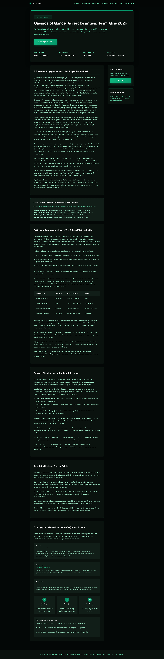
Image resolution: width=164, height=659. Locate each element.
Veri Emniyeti (96, 3)
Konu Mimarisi (85, 3)
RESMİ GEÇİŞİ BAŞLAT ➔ (45, 42)
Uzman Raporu (129, 3)
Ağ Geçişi (76, 3)
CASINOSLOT (38, 3)
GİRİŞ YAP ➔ (121, 81)
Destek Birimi (119, 3)
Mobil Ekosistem (107, 3)
